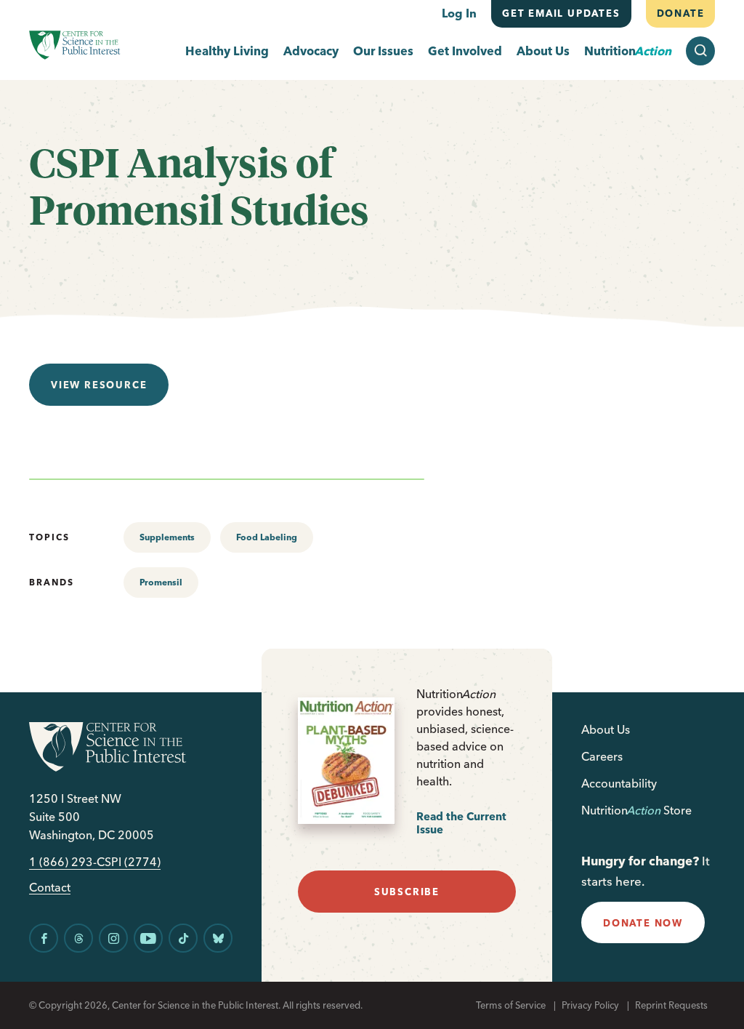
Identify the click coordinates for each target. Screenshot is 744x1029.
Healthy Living (227, 51)
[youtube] (148, 938)
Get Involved (465, 51)
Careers (602, 756)
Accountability (619, 783)
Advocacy (311, 51)
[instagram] (113, 938)
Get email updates (561, 13)
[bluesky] (217, 938)
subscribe (407, 891)
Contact (49, 887)
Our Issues (383, 51)
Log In (459, 13)
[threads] (78, 938)
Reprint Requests (671, 1005)
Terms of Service (511, 1005)
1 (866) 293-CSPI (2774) (95, 862)
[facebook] (43, 938)
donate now (643, 923)
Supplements (167, 537)
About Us (543, 51)
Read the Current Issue (461, 823)
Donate (680, 13)
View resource (99, 385)
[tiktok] (183, 938)
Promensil (161, 582)
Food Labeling (266, 537)
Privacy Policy (590, 1005)
